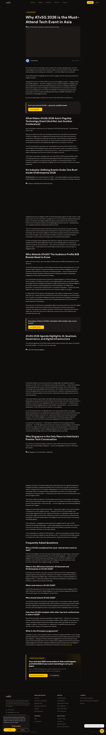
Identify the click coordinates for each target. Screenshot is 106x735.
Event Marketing (61, 706)
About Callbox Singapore (86, 698)
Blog (35, 718)
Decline (22, 729)
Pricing (90, 2)
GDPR (99, 732)
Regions (40, 2)
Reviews (82, 703)
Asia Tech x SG (67, 645)
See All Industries (38, 711)
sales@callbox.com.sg (13, 712)
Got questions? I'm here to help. (93, 725)
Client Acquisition (61, 711)
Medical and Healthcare (40, 706)
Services (33, 2)
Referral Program (61, 724)
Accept (9, 729)
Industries (48, 2)
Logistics (36, 708)
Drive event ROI (34, 109)
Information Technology (40, 700)
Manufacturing (38, 703)
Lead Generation (61, 698)
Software (36, 698)
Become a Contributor (63, 726)
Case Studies (37, 721)
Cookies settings (16, 726)
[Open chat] (102, 731)
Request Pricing (61, 718)
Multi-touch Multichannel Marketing (89, 700)
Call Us (97, 2)
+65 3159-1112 (11, 710)
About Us (57, 2)
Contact (65, 2)
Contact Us (60, 721)
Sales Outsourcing (62, 708)
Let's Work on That (35, 327)
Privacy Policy (93, 732)
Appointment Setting (62, 703)
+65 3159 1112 (55, 675)
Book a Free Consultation (37, 675)
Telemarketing (60, 700)
